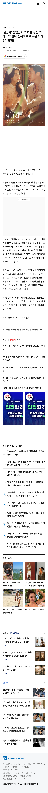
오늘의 (11, 632)
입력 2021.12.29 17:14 (21, 51)
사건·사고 (11, 27)
